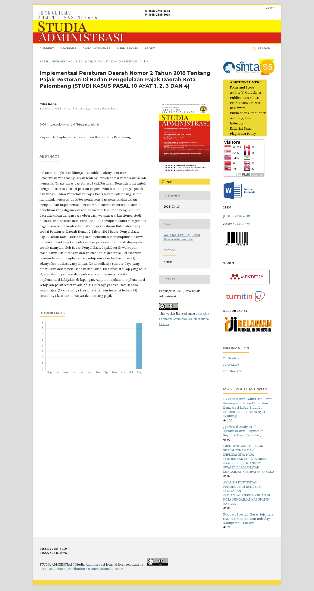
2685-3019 (242, 216)
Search (263, 48)
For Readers (231, 358)
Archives (68, 48)
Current (47, 48)
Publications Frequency (248, 113)
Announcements (96, 48)
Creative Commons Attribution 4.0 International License (184, 319)
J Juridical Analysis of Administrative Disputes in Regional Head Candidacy (243, 431)
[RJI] (248, 331)
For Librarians (232, 371)
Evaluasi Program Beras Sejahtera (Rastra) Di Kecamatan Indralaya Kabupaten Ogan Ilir (248, 518)
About (149, 48)
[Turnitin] (247, 302)
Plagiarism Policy (243, 133)
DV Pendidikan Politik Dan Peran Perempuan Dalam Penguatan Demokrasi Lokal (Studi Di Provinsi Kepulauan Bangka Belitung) (248, 407)
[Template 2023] (239, 199)
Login (270, 7)
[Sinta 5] (248, 74)
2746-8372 (242, 224)
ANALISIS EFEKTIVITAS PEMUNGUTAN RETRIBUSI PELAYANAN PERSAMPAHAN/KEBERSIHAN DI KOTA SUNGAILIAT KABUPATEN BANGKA (246, 493)
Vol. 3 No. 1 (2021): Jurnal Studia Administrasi (102, 61)
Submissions (127, 48)
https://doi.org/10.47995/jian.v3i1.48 (73, 124)
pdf (168, 181)
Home (44, 61)
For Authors (231, 364)
